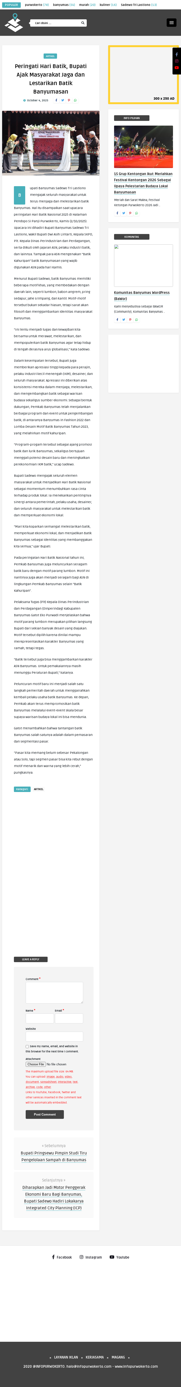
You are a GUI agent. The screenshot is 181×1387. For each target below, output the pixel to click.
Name (30, 1010)
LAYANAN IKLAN (66, 1357)
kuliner (108, 5)
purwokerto (37, 5)
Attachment (33, 1059)
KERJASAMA (95, 1357)
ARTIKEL (50, 56)
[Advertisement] (31, 868)
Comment (33, 979)
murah (87, 5)
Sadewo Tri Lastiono (139, 5)
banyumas (64, 5)
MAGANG (118, 1357)
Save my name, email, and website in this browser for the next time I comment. (52, 1049)
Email (59, 1010)
